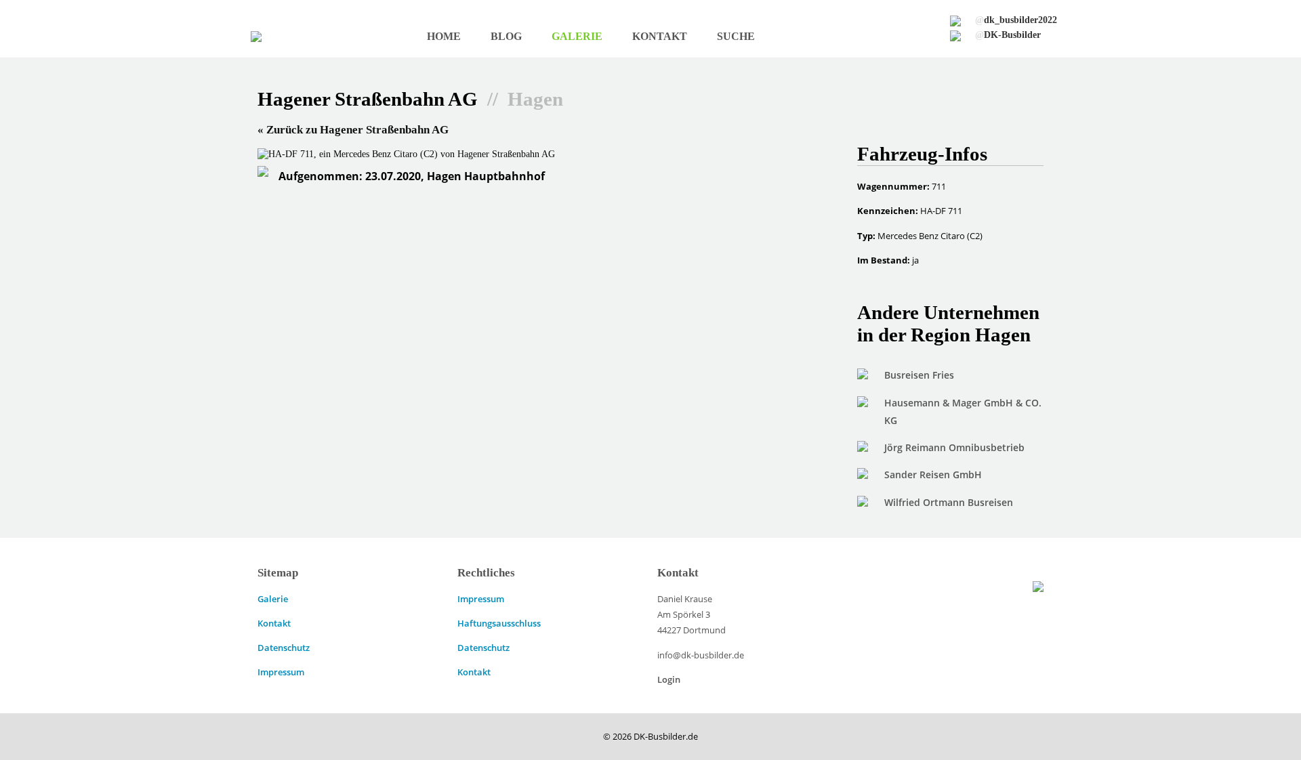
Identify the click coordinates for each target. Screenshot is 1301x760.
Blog (506, 36)
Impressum (280, 672)
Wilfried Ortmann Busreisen (948, 502)
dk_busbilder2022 (1016, 19)
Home (444, 36)
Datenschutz (283, 647)
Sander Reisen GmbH (933, 474)
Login (668, 679)
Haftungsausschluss (499, 623)
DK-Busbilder (1008, 34)
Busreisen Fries (919, 374)
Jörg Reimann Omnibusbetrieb (954, 447)
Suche (736, 36)
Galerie (577, 36)
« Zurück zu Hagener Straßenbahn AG (353, 129)
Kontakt (659, 36)
